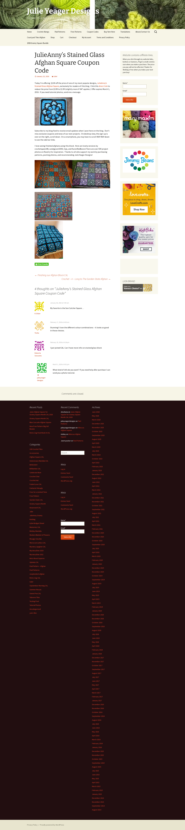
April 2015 (95, 782)
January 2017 (97, 700)
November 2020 (98, 537)
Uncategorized (35, 609)
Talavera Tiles (35, 597)
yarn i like (33, 613)
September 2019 (98, 579)
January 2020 (97, 564)
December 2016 (98, 704)
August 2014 (96, 810)
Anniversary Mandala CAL (39, 461)
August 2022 (96, 478)
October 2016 (97, 712)
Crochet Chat (34, 476)
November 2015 (98, 755)
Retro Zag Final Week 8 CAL (40, 433)
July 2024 (95, 451)
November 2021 (98, 501)
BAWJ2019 (33, 465)
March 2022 (96, 490)
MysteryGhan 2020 (36, 550)
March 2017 (96, 693)
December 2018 (98, 615)
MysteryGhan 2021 (36, 554)
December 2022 (98, 474)
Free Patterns (76, 32)
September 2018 (98, 626)
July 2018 (95, 634)
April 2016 (95, 736)
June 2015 (96, 775)
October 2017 (97, 665)
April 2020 (95, 552)
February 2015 (97, 790)
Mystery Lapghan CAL (38, 547)
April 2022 (95, 486)
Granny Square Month (38, 504)
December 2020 (98, 533)
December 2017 (98, 658)
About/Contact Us (143, 32)
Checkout (73, 37)
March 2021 (96, 525)
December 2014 (98, 798)
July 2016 (95, 724)
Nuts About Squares (37, 558)
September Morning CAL (39, 586)
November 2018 (98, 618)
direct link (103, 86)
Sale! (55, 76)
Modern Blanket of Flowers (40, 535)
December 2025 (98, 423)
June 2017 (96, 681)
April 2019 (95, 599)
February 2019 (97, 607)
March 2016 (96, 739)
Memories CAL (35, 527)
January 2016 (97, 747)
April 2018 (95, 646)
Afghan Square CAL (37, 457)
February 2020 (97, 560)
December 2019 (98, 568)
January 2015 (97, 794)
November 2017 (98, 661)
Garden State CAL (36, 500)
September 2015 (98, 763)
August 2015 (96, 767)
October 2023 (97, 459)
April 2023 (95, 462)
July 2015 (95, 771)
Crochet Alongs (43, 32)
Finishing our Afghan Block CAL (51, 275)
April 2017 (95, 689)
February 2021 (97, 529)
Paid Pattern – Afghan (38, 566)
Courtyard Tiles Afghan (36, 37)
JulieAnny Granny (36, 515)
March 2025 (96, 447)
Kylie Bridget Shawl (37, 523)
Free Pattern (34, 496)
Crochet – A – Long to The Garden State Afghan (86, 278)
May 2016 (95, 732)
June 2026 (96, 412)
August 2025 (96, 439)
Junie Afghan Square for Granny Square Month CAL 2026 (70, 414)
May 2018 (95, 642)
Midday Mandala (36, 531)
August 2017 (96, 673)
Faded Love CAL (36, 484)
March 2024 (96, 455)
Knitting (32, 519)
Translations (125, 32)
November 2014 (98, 802)
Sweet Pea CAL (35, 593)
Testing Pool (34, 601)
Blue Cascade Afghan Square (40, 422)
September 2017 (98, 669)
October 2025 (97, 431)
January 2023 (97, 470)
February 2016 (97, 743)
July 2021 (95, 517)
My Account (86, 37)
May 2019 (95, 595)
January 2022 (97, 494)
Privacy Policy (124, 37)
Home (29, 32)
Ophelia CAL (34, 562)
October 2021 (97, 505)
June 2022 (96, 482)
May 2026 (95, 416)
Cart (61, 37)
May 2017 (95, 685)
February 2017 (97, 697)
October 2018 (97, 622)
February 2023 (97, 466)
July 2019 (95, 587)
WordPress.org (66, 481)
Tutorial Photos (35, 605)
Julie (31, 511)
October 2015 (97, 759)
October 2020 (97, 540)
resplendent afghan (37, 574)
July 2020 (95, 548)
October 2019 (97, 576)
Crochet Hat (34, 480)
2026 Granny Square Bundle (37, 43)
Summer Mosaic (36, 589)
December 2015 (98, 751)
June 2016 (96, 728)
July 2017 (95, 677)
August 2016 (96, 720)
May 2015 (95, 778)
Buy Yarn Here (109, 32)
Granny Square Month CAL (39, 418)
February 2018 (97, 650)
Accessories (34, 453)
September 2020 (98, 544)
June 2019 (96, 591)
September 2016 (98, 716)
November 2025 (98, 427)
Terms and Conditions (105, 37)
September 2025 (98, 435)
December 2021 (98, 498)
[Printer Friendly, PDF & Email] (42, 264)
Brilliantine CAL (35, 469)
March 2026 (96, 420)
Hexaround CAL (35, 508)
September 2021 (98, 509)
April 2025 (95, 443)
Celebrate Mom (35, 472)
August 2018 (96, 630)
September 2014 (98, 806)
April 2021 (95, 521)
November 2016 (98, 708)
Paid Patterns (60, 32)
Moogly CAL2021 (36, 539)
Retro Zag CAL (35, 578)
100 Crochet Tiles (36, 449)
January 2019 (97, 611)
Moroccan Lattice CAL (38, 543)
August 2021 (96, 513)
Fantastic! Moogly (36, 488)
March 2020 (96, 556)
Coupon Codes (93, 32)
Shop (53, 37)
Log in (63, 469)
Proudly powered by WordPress (52, 825)
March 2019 (96, 603)
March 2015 (96, 786)
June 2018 (96, 638)
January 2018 (97, 654)
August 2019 (96, 583)
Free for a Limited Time (38, 492)
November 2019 (98, 572)
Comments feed (67, 477)
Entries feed (65, 473)
